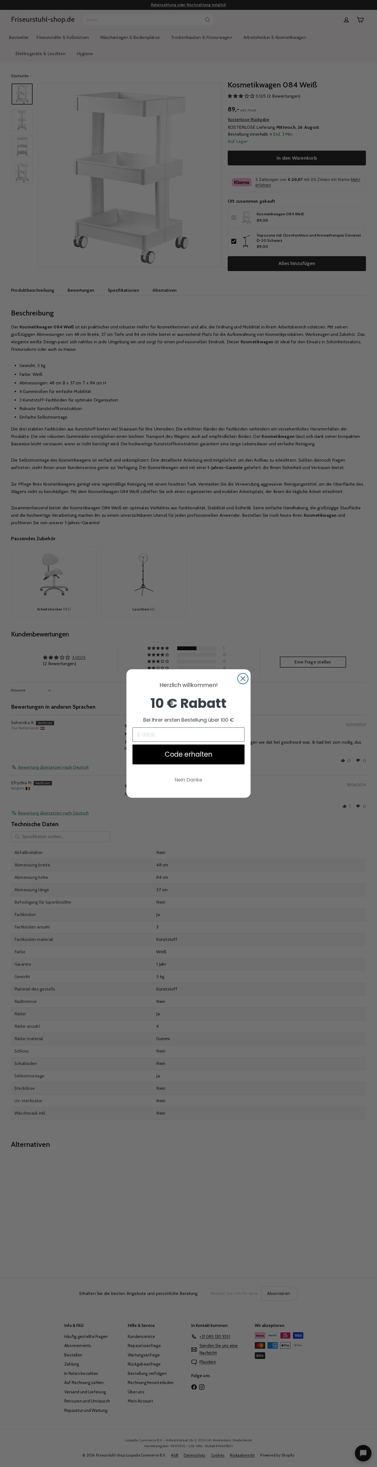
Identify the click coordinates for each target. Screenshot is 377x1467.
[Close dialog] (243, 678)
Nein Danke (188, 779)
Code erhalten (189, 754)
